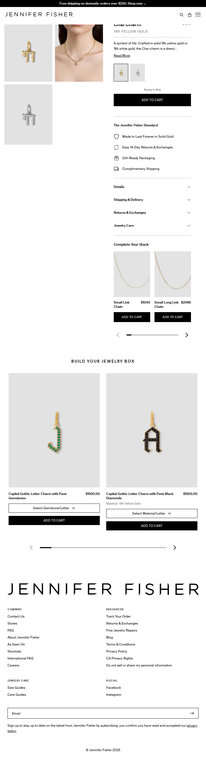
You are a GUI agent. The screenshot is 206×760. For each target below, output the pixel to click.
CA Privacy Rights (119, 658)
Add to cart (152, 100)
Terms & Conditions (120, 644)
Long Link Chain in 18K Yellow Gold (73, 15)
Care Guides (17, 694)
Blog (109, 637)
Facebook (113, 687)
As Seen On (16, 644)
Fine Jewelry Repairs (121, 630)
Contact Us (16, 616)
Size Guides (16, 687)
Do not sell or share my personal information (139, 665)
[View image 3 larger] (28, 114)
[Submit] (191, 713)
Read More (122, 55)
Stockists (14, 651)
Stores (12, 623)
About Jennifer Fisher (23, 637)
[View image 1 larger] (28, 52)
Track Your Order (118, 616)
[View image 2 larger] (79, 52)
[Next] (186, 335)
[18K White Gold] (137, 72)
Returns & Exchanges (122, 623)
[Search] (181, 14)
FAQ (11, 630)
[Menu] (198, 15)
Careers (13, 665)
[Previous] (118, 335)
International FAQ (20, 658)
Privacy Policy (116, 651)
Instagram (113, 694)
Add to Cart (132, 317)
